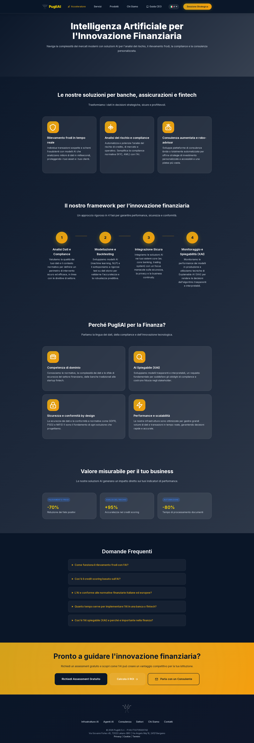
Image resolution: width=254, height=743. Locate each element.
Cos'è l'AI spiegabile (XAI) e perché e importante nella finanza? (114, 620)
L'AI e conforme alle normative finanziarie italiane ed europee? (113, 592)
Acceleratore (78, 6)
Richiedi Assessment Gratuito (81, 679)
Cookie (127, 736)
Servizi (98, 6)
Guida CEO (155, 6)
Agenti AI (108, 721)
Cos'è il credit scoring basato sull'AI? (98, 578)
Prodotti (114, 6)
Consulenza (124, 721)
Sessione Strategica (197, 6)
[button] (174, 6)
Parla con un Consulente (176, 679)
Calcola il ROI (125, 679)
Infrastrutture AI (90, 721)
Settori (139, 721)
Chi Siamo (132, 6)
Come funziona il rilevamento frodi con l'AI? (101, 564)
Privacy (117, 736)
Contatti (168, 721)
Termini (136, 736)
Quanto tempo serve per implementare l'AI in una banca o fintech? (116, 606)
